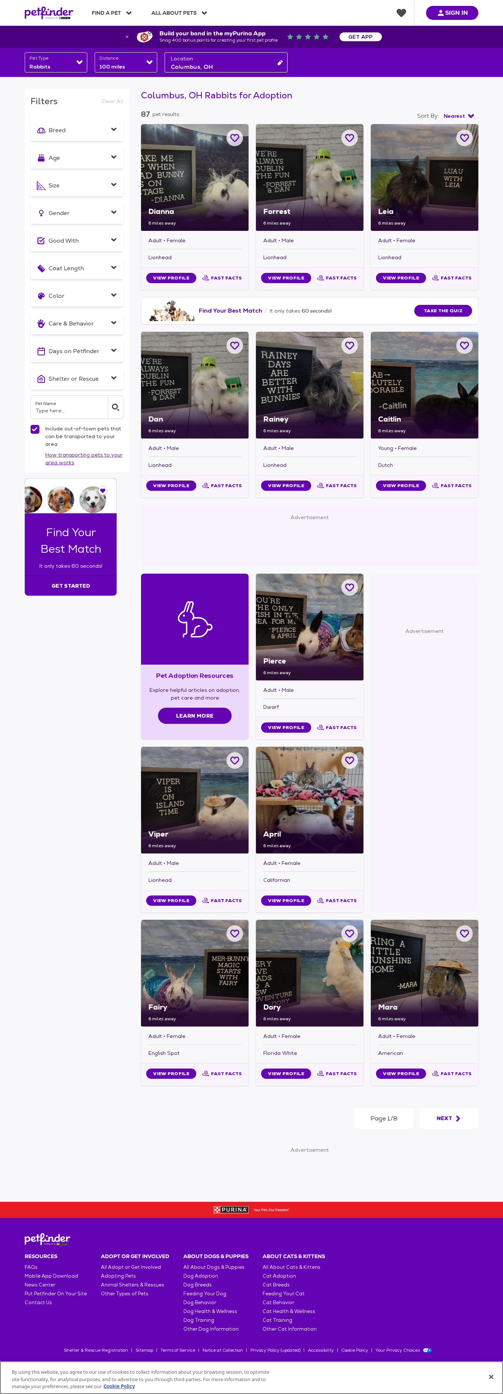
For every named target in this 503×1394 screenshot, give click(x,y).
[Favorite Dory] (349, 933)
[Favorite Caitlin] (464, 345)
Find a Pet (106, 13)
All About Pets (174, 13)
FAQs (31, 1267)
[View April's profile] (309, 800)
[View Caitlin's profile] (424, 385)
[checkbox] (35, 429)
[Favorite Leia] (464, 138)
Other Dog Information (211, 1329)
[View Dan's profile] (195, 385)
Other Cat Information (290, 1329)
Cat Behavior (278, 1302)
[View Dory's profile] (309, 973)
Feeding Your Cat (284, 1294)
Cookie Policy (354, 1350)
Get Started (71, 585)
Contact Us (38, 1302)
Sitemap (144, 1350)
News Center (40, 1285)
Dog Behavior (199, 1302)
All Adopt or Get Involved (131, 1267)
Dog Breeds (197, 1285)
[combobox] (56, 62)
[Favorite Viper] (234, 760)
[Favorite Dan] (234, 345)
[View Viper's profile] (195, 800)
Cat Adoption (279, 1276)
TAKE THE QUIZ (443, 311)
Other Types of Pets (124, 1294)
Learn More (195, 715)
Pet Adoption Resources (194, 675)
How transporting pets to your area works (84, 458)
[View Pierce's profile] (309, 627)
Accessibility (321, 1350)
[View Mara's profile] (424, 973)
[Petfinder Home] (49, 13)
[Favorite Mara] (464, 933)
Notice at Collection (223, 1350)
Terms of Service (178, 1350)
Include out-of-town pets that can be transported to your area (83, 436)
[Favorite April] (349, 760)
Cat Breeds (276, 1285)
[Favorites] (401, 13)
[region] (251, 1377)
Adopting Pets (118, 1276)
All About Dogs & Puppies (214, 1267)
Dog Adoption (200, 1276)
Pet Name (45, 403)
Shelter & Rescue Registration (96, 1350)
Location (182, 58)
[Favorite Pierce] (349, 587)
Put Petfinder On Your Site (56, 1294)
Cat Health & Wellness (289, 1311)
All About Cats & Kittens (291, 1267)
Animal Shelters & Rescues (132, 1285)
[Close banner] (127, 37)
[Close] (491, 1377)
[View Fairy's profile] (195, 973)
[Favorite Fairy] (234, 933)
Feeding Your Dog (204, 1294)
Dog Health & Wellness (210, 1311)
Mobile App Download (51, 1276)
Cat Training (277, 1320)
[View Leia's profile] (424, 177)
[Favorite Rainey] (349, 345)
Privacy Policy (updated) (275, 1350)
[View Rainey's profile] (309, 385)
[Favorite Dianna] (234, 138)
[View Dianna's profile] (195, 177)
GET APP (360, 37)
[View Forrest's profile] (309, 177)
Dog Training (198, 1320)
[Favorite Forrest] (349, 138)
